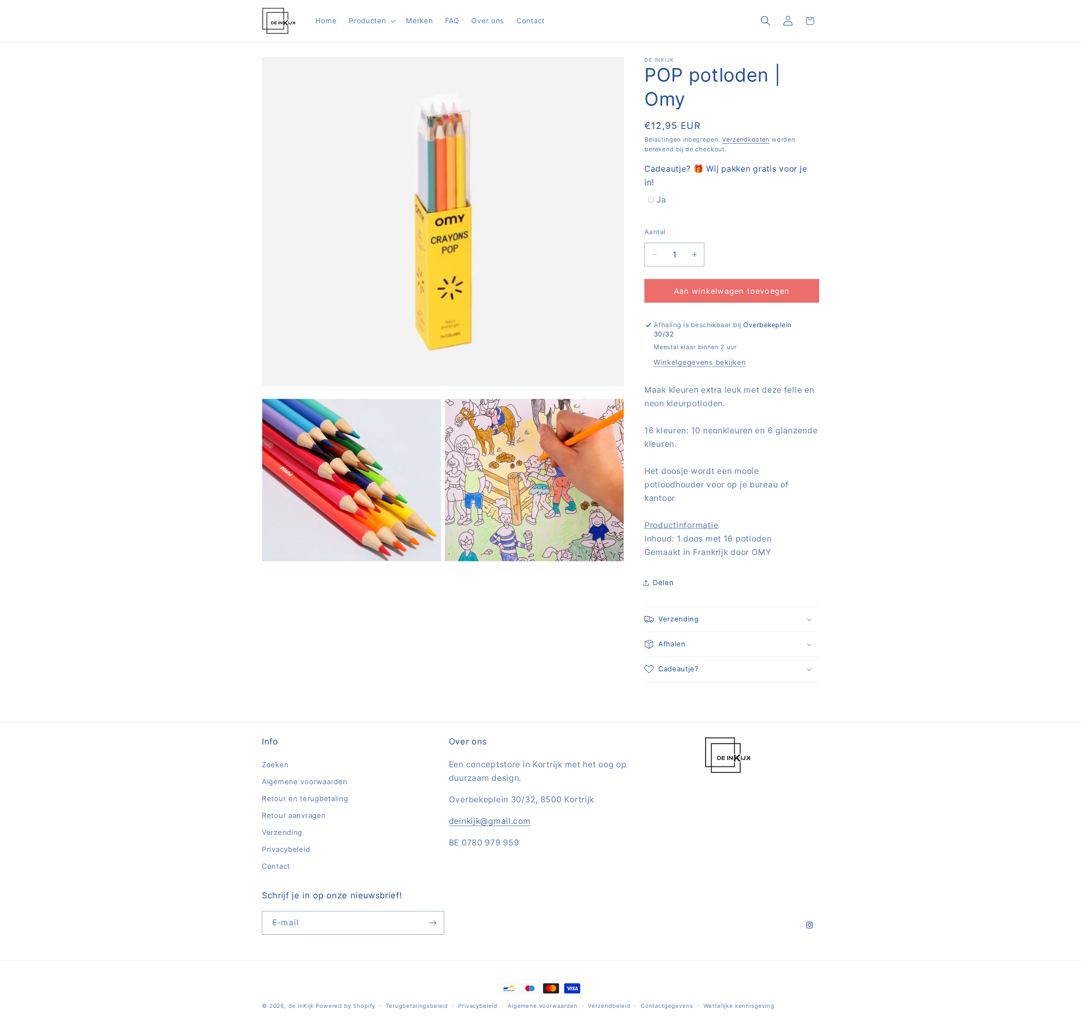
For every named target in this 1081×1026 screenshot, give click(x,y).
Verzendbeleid (609, 1005)
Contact (276, 866)
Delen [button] (663, 582)
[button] (371, 20)
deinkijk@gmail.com (490, 821)
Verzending (282, 832)
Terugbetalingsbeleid (417, 1005)
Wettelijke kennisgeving (738, 1005)
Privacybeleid (286, 849)
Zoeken (275, 765)
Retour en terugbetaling (305, 798)
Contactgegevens (667, 1005)
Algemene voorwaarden (304, 781)
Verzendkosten (745, 139)
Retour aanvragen (294, 815)
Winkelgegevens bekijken (700, 362)
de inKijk (301, 1005)
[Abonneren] (432, 923)
